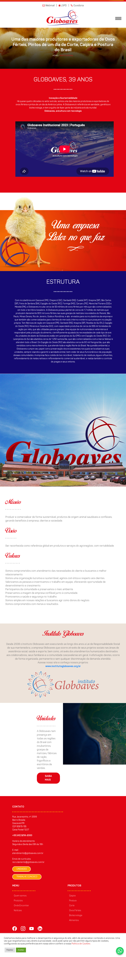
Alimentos (74, 920)
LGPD (63, 5)
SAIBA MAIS (48, 778)
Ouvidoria (78, 5)
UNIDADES (21, 869)
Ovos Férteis (75, 911)
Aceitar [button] (21, 950)
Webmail (50, 5)
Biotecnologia (75, 916)
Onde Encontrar (21, 906)
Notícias (18, 911)
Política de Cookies (81, 944)
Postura (73, 901)
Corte (71, 906)
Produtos (18, 901)
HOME (55, 56)
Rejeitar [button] (9, 950)
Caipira (72, 896)
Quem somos (20, 896)
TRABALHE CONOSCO (26, 877)
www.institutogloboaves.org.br (63, 666)
